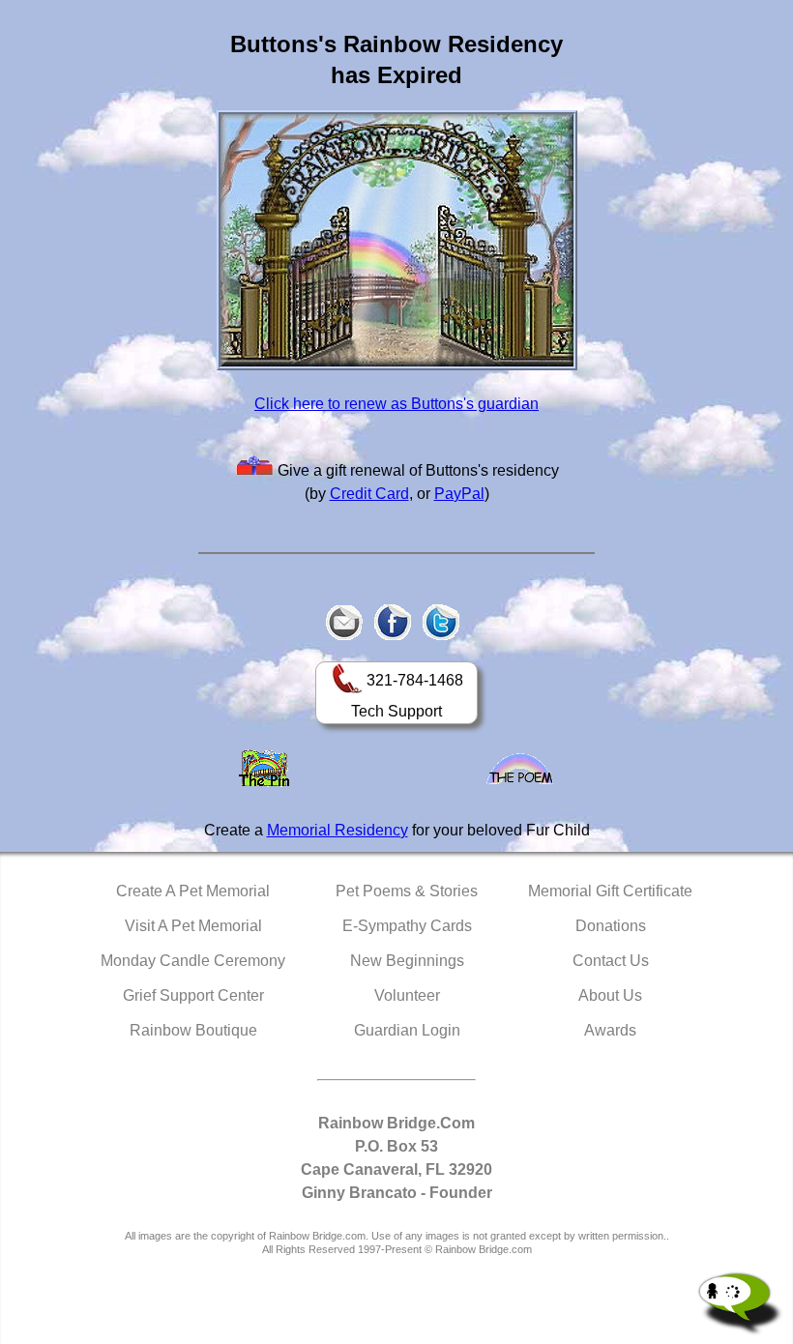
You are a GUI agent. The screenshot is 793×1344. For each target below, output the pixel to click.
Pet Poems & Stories (407, 891)
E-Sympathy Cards (407, 926)
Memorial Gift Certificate (610, 891)
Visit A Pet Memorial (193, 926)
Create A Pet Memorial (193, 891)
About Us (610, 995)
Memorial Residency (337, 830)
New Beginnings (407, 960)
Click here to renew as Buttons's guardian (396, 403)
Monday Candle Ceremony (193, 960)
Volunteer (407, 995)
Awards (610, 1030)
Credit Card (369, 493)
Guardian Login (407, 1030)
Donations (610, 926)
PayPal (459, 493)
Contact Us (611, 960)
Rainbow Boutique (193, 1030)
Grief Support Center (193, 995)
